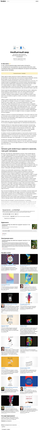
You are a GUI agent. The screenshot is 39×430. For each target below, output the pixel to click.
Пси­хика (3, 368)
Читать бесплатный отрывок (9, 248)
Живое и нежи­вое (24, 347)
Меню (37, 1)
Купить (5, 233)
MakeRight (23, 73)
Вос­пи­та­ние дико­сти (25, 265)
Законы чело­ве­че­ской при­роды (30, 388)
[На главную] (3, 1)
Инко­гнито (7, 347)
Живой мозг (26, 284)
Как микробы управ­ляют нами (8, 265)
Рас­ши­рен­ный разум (25, 304)
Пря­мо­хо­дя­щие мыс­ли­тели (11, 387)
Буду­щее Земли (5, 325)
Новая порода (23, 325)
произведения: (6, 420)
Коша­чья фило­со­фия (25, 368)
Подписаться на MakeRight (9, 218)
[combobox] (20, 1)
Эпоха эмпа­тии (27, 406)
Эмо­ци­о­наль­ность (9, 406)
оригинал (21, 60)
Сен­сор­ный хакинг (5, 284)
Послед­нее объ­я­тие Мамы (11, 304)
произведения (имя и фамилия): (9, 424)
